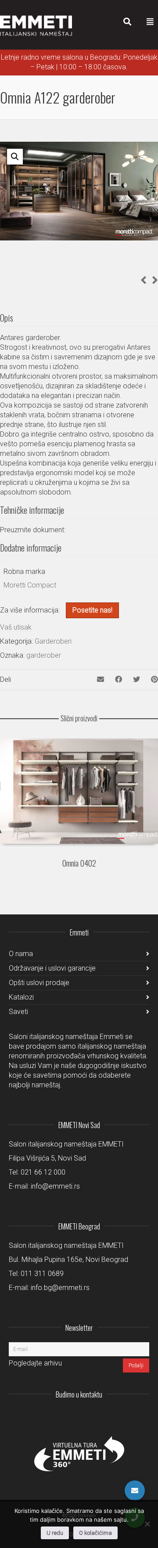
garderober (43, 655)
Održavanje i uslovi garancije (52, 968)
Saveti (18, 1011)
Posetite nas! (92, 610)
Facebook (123, 1416)
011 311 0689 (42, 1273)
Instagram (84, 1416)
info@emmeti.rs (55, 1186)
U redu (55, 1533)
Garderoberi (53, 641)
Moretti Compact (30, 585)
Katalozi (21, 997)
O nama (21, 954)
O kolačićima (95, 1533)
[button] (15, 157)
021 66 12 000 (43, 1172)
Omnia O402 (79, 863)
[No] (147, 1523)
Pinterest (142, 1416)
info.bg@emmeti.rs (60, 1287)
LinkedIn (104, 1416)
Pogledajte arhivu (35, 1363)
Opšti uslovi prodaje (39, 982)
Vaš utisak (16, 627)
